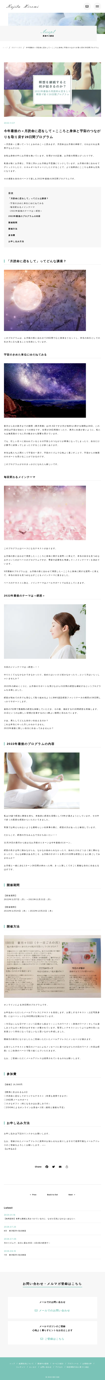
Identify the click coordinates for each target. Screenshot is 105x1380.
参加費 (11, 235)
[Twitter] (53, 1167)
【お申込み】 (10, 1149)
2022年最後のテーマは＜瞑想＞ (26, 211)
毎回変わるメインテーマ (22, 207)
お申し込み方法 (16, 241)
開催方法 (12, 229)
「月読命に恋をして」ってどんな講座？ (28, 198)
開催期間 (12, 222)
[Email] (60, 1167)
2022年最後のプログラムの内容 (24, 216)
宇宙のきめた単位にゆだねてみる (27, 203)
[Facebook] (47, 1167)
